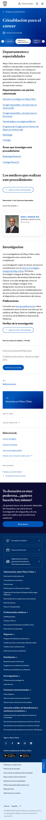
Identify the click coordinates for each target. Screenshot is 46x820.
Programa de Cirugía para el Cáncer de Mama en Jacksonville (21, 128)
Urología (7, 140)
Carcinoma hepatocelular (12, 450)
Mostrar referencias (10, 422)
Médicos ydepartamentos (23, 41)
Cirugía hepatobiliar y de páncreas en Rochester (20, 114)
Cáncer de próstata (10, 444)
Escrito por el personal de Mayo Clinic (17, 350)
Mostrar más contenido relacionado (16, 456)
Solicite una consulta (13, 367)
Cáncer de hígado (9, 439)
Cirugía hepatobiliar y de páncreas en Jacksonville (20, 106)
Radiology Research (12, 156)
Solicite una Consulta (14, 33)
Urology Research (11, 162)
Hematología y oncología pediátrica (19, 121)
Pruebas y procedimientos (15, 12)
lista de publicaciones (25, 306)
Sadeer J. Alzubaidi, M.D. (30, 216)
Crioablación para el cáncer (15, 476)
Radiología (7, 134)
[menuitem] (8, 41)
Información (8, 41)
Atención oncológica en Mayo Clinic (19, 99)
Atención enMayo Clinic (38, 41)
